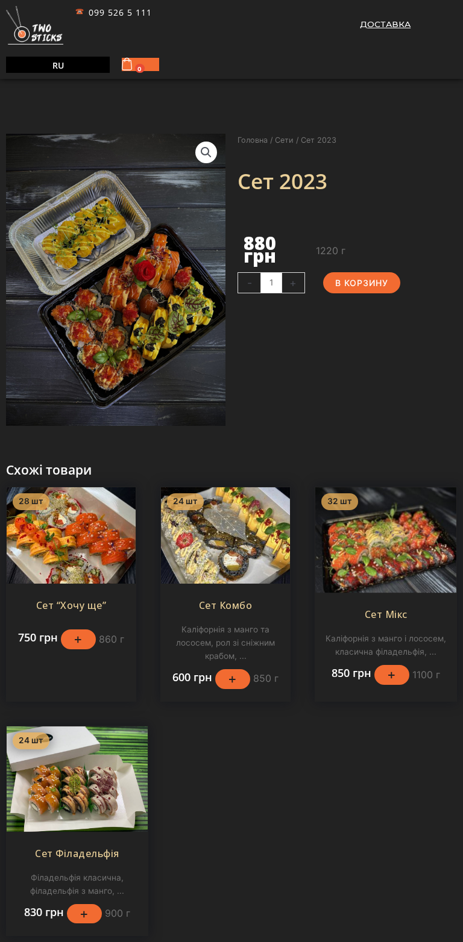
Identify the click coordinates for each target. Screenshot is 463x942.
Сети (284, 140)
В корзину (361, 283)
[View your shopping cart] (128, 64)
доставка (385, 24)
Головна (253, 140)
